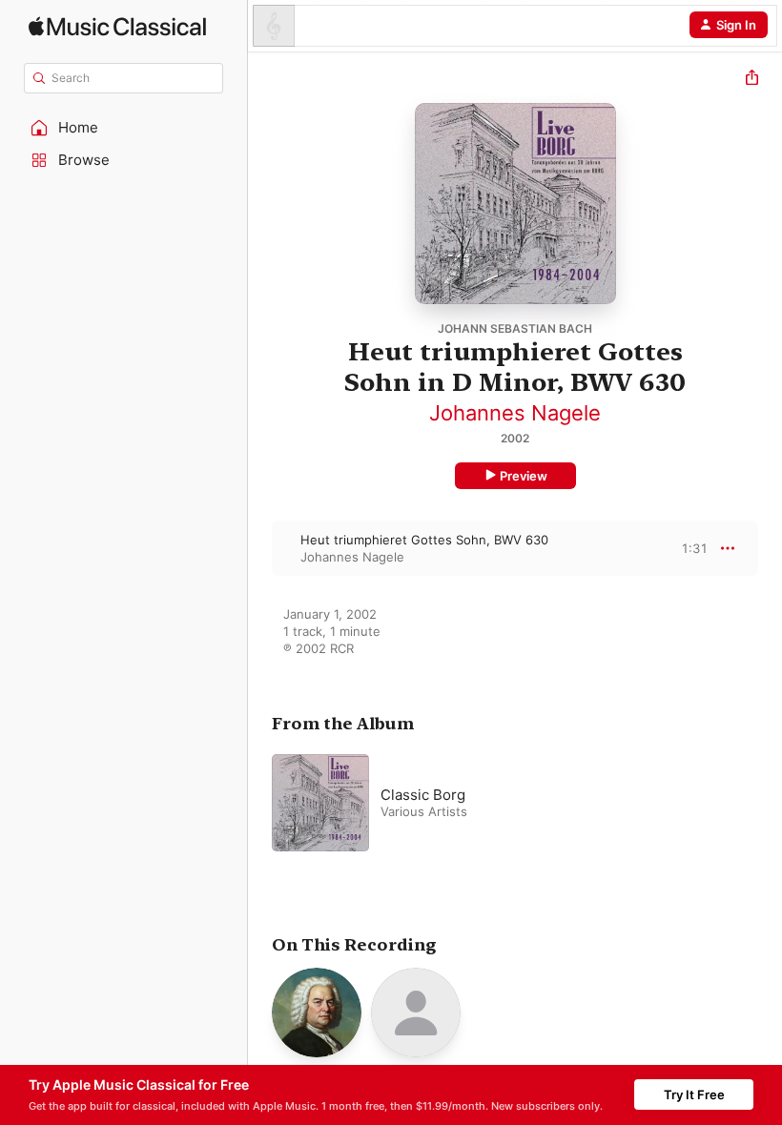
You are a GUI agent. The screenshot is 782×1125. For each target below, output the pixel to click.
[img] (117, 26)
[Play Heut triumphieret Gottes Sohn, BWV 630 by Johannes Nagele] (260, 548)
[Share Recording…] (752, 80)
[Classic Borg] (510, 803)
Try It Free (694, 1094)
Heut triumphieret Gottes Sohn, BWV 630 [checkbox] (424, 539)
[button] (124, 127)
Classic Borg (423, 795)
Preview (523, 475)
